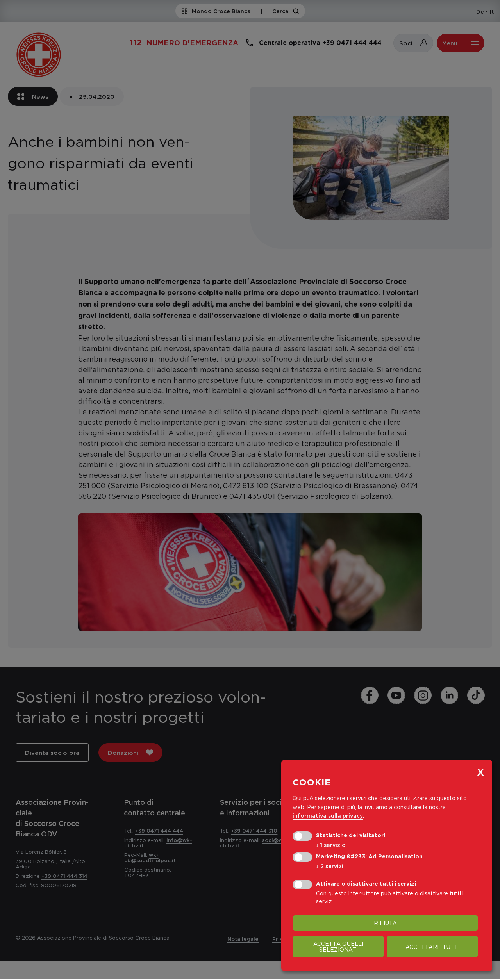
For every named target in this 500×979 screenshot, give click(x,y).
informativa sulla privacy (328, 816)
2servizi (329, 866)
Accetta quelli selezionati (338, 946)
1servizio (331, 845)
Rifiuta (385, 923)
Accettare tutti (432, 947)
